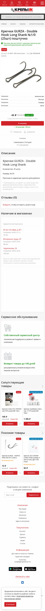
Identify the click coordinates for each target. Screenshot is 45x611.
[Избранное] (19, 423)
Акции (22, 540)
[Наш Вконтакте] (22, 582)
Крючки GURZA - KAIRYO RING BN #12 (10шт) (11, 457)
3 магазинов (23, 145)
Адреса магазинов (22, 521)
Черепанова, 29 (10, 248)
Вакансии (22, 515)
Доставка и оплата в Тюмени (22, 554)
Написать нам (22, 576)
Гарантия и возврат (22, 557)
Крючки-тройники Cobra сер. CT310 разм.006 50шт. (33, 411)
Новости (22, 512)
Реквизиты (23, 518)
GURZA (3, 56)
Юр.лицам (22, 509)
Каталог (22, 531)
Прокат (22, 534)
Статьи (22, 543)
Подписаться (34, 495)
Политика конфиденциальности (23, 561)
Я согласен (10, 604)
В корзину (22, 123)
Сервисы (22, 537)
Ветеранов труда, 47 (12, 239)
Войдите (6, 205)
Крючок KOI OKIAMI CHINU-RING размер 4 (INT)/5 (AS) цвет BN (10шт (32, 459)
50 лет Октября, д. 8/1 (12, 230)
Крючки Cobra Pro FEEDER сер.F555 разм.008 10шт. (11, 410)
